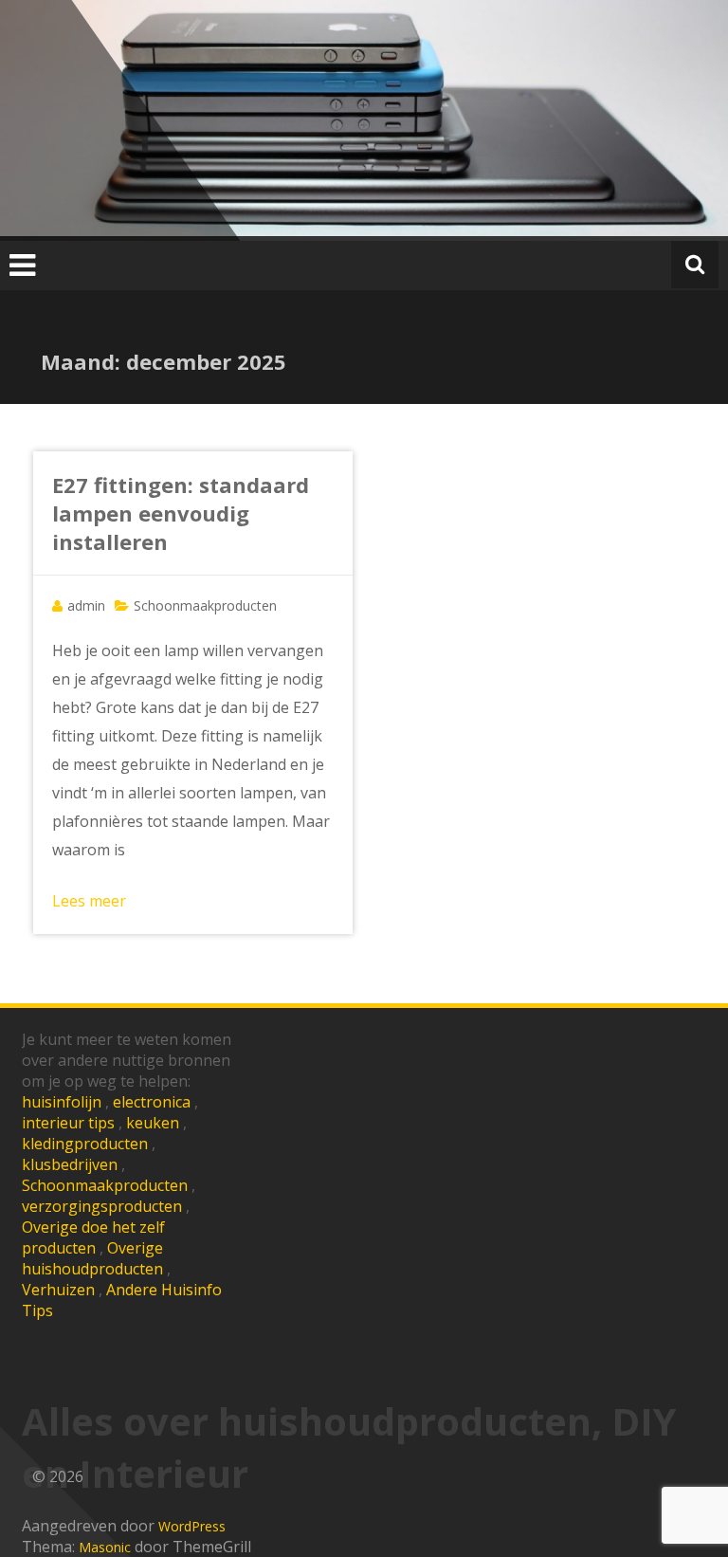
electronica (152, 1101)
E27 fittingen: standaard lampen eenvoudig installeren (180, 513)
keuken (152, 1122)
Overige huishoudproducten (92, 1258)
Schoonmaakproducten (205, 605)
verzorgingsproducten (102, 1206)
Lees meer (89, 900)
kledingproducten (85, 1143)
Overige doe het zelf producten (93, 1237)
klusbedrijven (70, 1164)
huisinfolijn (61, 1101)
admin (86, 605)
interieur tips (68, 1122)
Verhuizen (58, 1289)
